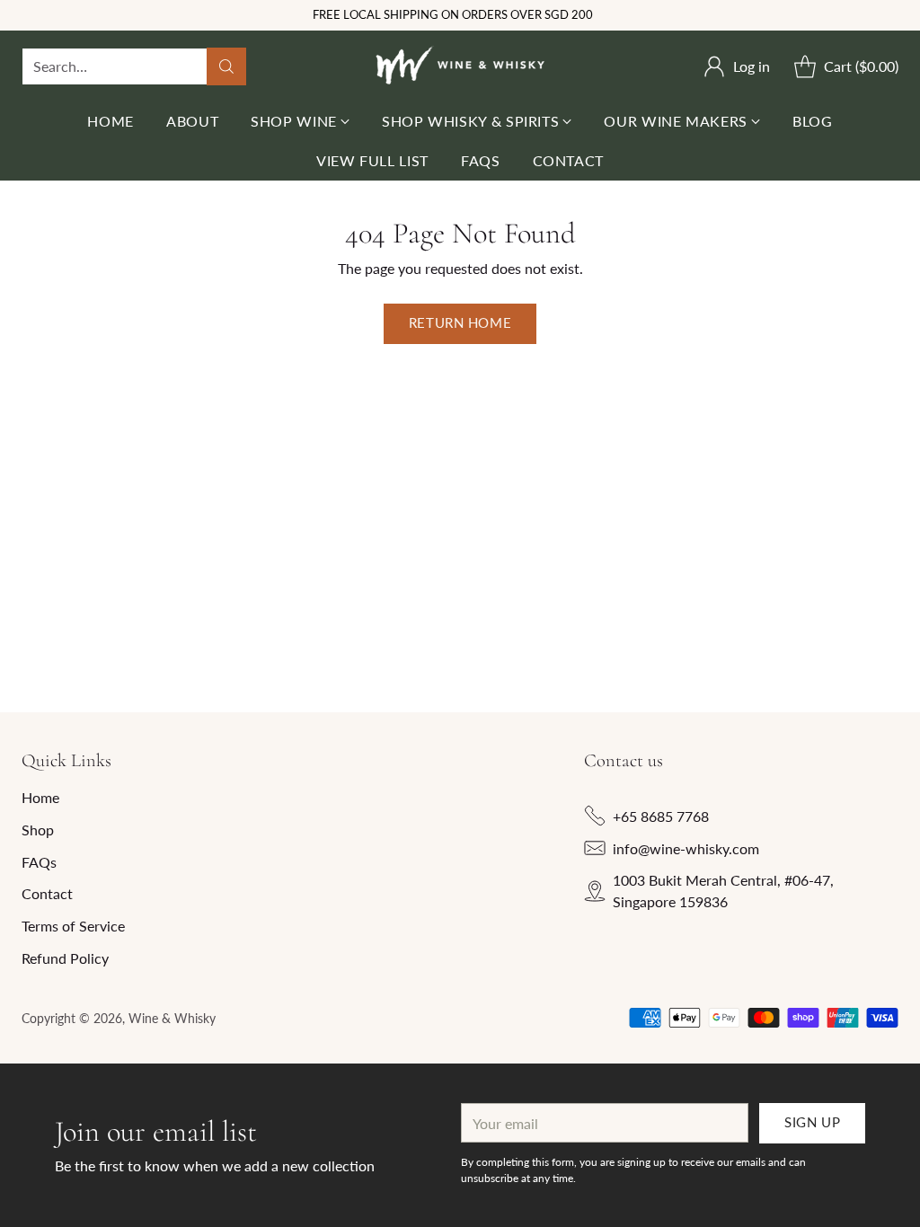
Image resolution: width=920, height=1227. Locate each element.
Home (40, 797)
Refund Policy (65, 958)
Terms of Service (73, 925)
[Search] (226, 66)
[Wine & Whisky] (460, 66)
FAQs (39, 861)
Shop (38, 829)
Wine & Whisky (172, 1018)
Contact (47, 893)
